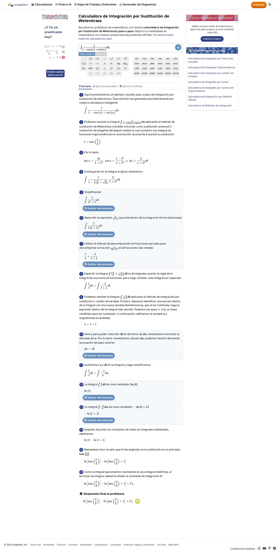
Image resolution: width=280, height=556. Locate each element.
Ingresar (258, 4)
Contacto (73, 544)
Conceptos (115, 544)
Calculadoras (42, 4)
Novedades (86, 544)
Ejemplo (85, 86)
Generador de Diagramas (137, 4)
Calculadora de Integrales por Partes (208, 82)
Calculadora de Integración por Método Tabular (210, 98)
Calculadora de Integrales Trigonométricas (211, 67)
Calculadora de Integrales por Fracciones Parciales (210, 60)
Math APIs (173, 544)
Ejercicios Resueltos (105, 86)
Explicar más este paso (98, 208)
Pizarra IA (63, 4)
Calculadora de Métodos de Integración (210, 105)
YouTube (161, 544)
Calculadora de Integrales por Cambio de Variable (210, 74)
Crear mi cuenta (212, 39)
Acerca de (35, 544)
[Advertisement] (213, 134)
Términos (61, 544)
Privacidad (48, 544)
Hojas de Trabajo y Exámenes (95, 4)
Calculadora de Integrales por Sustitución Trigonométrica (211, 89)
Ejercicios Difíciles (130, 86)
